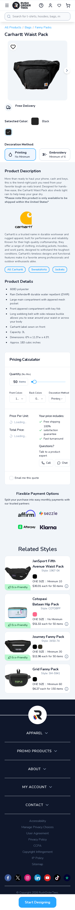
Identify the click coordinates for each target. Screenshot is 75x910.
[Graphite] (40, 646)
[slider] (35, 382)
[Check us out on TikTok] (57, 877)
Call (48, 463)
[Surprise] (34, 614)
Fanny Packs (43, 27)
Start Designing (37, 902)
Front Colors (15, 392)
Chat (65, 463)
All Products (13, 27)
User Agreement (37, 833)
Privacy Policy (37, 839)
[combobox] (37, 16)
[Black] (35, 121)
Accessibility (37, 821)
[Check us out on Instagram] (27, 877)
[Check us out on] (37, 877)
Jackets (59, 269)
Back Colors (35, 392)
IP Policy (37, 858)
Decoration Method (59, 392)
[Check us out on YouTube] (47, 877)
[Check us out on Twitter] (17, 877)
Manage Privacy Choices (37, 827)
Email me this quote (27, 478)
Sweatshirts (39, 269)
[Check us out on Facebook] (8, 877)
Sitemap (37, 864)
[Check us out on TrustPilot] (67, 877)
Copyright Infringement (37, 852)
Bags (28, 27)
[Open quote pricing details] (66, 586)
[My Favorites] (59, 5)
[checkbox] (11, 478)
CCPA (37, 846)
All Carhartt (15, 269)
